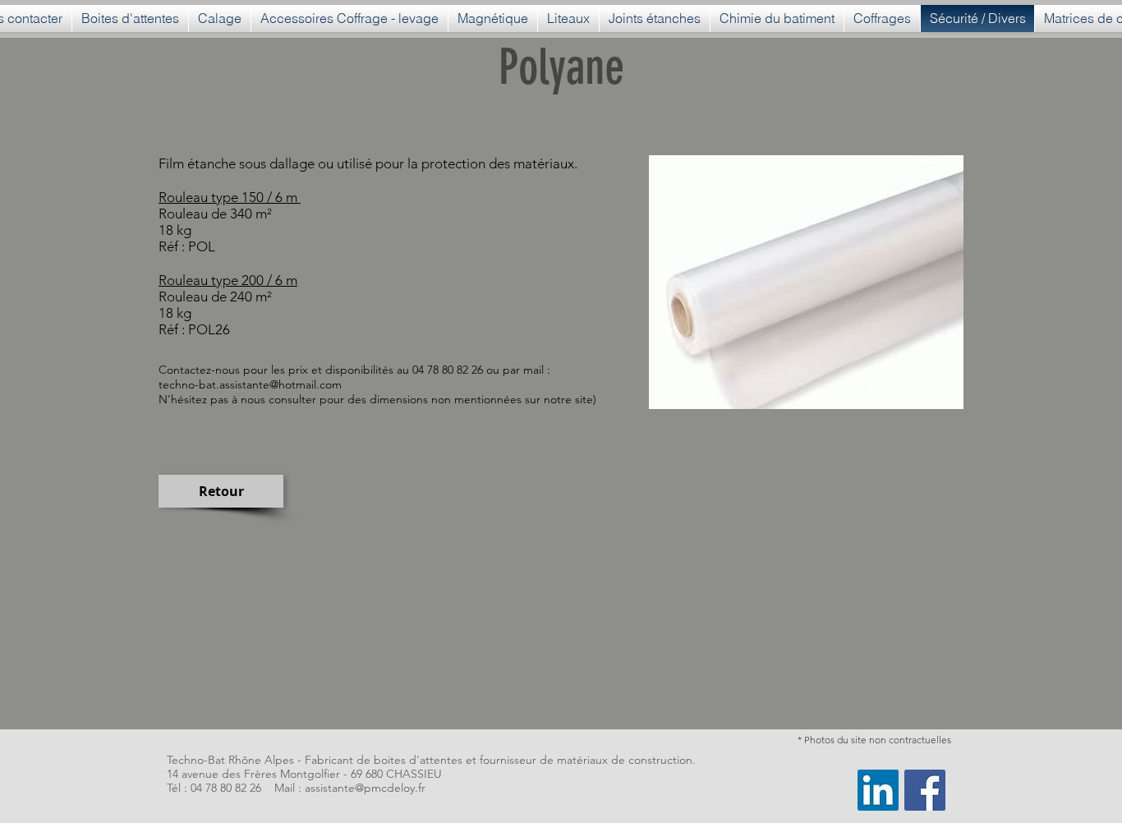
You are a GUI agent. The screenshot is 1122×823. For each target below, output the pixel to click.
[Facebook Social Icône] (924, 790)
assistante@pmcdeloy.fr (365, 787)
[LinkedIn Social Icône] (878, 790)
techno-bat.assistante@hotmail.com (250, 384)
